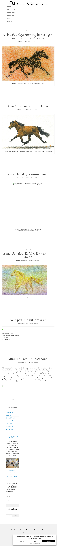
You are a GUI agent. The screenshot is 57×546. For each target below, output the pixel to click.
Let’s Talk (10, 21)
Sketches (28, 30)
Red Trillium (12, 436)
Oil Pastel (9, 424)
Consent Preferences (28, 533)
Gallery (12, 438)
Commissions (11, 12)
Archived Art (9, 412)
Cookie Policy (24, 530)
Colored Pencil (10, 418)
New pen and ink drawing (28, 320)
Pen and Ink (9, 429)
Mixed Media (9, 421)
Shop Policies (14, 530)
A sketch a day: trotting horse (28, 106)
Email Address (10, 491)
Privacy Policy (34, 530)
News (8, 18)
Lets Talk (42, 530)
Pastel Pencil (10, 426)
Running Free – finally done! (28, 359)
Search (16, 515)
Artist (9, 6)
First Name (9, 496)
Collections (11, 9)
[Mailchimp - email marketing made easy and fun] (12, 510)
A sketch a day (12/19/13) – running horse (28, 255)
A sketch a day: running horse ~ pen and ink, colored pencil (28, 36)
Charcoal (8, 415)
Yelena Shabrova (34, 41)
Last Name (8, 501)
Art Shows (10, 15)
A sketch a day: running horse (28, 174)
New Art (28, 316)
